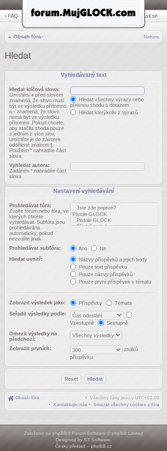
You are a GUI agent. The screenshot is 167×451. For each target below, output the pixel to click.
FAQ (13, 16)
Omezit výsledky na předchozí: (33, 336)
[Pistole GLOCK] (116, 214)
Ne (102, 248)
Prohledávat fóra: (30, 205)
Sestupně (116, 323)
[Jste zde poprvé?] (116, 208)
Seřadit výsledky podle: (37, 313)
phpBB (59, 433)
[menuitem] (126, 404)
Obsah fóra (27, 36)
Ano (82, 248)
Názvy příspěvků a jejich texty (112, 259)
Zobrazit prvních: (30, 348)
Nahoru (152, 36)
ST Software (97, 439)
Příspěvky (89, 303)
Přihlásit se (145, 16)
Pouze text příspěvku (102, 267)
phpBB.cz (101, 446)
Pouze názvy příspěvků (105, 274)
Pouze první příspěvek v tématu (114, 281)
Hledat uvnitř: (26, 259)
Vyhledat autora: (29, 165)
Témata (122, 303)
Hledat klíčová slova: (34, 89)
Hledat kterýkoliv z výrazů (107, 112)
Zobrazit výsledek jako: (37, 302)
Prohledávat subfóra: (35, 248)
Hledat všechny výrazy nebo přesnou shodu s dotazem (107, 102)
